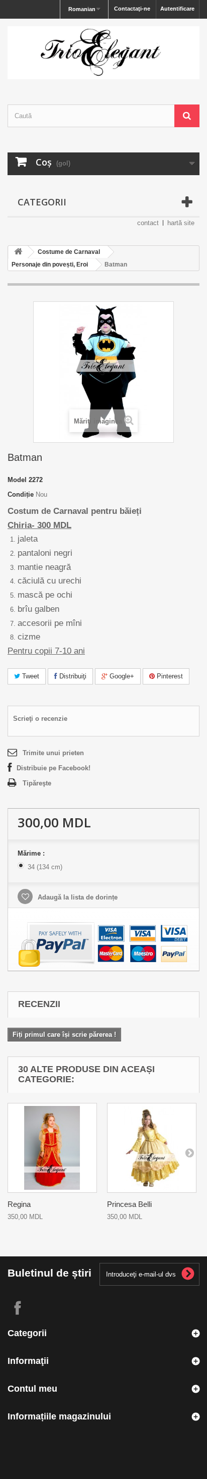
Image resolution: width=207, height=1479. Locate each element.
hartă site (180, 223)
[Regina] (52, 1148)
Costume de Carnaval (69, 251)
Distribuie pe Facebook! (53, 768)
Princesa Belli (129, 1204)
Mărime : (32, 853)
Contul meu (32, 1389)
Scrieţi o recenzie (40, 718)
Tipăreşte (37, 783)
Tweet (29, 676)
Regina (19, 1204)
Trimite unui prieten (53, 753)
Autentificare (177, 9)
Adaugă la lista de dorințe (77, 897)
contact (148, 223)
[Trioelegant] (103, 52)
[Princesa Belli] (151, 1148)
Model (17, 480)
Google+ (121, 676)
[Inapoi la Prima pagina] (18, 252)
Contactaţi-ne (132, 9)
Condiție (21, 494)
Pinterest (169, 676)
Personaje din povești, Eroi (50, 264)
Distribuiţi (71, 676)
